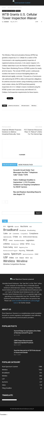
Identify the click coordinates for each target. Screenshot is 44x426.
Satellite (6, 254)
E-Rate (15, 237)
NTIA (28, 244)
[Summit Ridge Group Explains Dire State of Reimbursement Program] (7, 333)
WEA (31, 258)
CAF (10, 233)
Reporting (22, 250)
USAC (36, 254)
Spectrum (16, 254)
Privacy (33, 244)
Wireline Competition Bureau (14, 264)
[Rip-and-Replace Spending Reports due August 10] (7, 194)
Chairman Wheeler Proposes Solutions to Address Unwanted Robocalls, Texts (11, 132)
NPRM (22, 244)
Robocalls (29, 250)
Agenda (10, 226)
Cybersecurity (7, 237)
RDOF (16, 247)
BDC (30, 226)
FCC (5, 240)
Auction (17, 226)
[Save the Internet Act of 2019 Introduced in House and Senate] (7, 353)
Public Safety (8, 247)
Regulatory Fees (23, 247)
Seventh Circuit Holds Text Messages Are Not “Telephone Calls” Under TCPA (25, 172)
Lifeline (6, 244)
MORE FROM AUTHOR (26, 165)
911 (4, 226)
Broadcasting (31, 230)
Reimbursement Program (10, 250)
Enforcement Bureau (30, 237)
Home (4, 7)
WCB (27, 258)
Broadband (10, 230)
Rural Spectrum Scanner (15, 7)
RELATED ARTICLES (9, 165)
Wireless (18, 11)
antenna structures (13, 105)
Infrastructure (25, 105)
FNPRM (11, 240)
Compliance (33, 233)
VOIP (16, 258)
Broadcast (23, 230)
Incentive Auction (19, 240)
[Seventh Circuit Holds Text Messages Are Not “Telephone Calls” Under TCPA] (7, 172)
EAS (20, 237)
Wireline (21, 261)
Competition (24, 233)
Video (11, 258)
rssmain (6, 21)
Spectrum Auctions (28, 254)
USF (5, 257)
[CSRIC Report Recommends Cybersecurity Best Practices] (7, 343)
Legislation (30, 240)
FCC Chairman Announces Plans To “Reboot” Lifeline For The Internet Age (33, 132)
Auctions (24, 226)
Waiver (21, 258)
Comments (16, 233)
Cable (5, 233)
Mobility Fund (15, 244)
